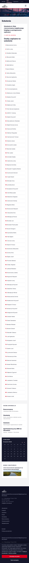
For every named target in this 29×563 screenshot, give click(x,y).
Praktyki (4, 510)
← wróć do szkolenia (10, 35)
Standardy (4, 516)
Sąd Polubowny (9, 1)
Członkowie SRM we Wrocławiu (10, 410)
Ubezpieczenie (5, 523)
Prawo (3, 514)
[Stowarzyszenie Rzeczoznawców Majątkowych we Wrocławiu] (5, 6)
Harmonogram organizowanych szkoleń (12, 423)
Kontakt (3, 1)
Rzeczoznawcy (5, 519)
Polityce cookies (12, 553)
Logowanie (15, 1)
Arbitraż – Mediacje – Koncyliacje (12, 430)
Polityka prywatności (7, 531)
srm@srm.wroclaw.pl (7, 503)
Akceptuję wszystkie (14, 556)
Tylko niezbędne (14, 560)
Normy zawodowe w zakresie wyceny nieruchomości (12, 417)
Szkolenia (4, 512)
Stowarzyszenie (5, 521)
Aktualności (4, 508)
